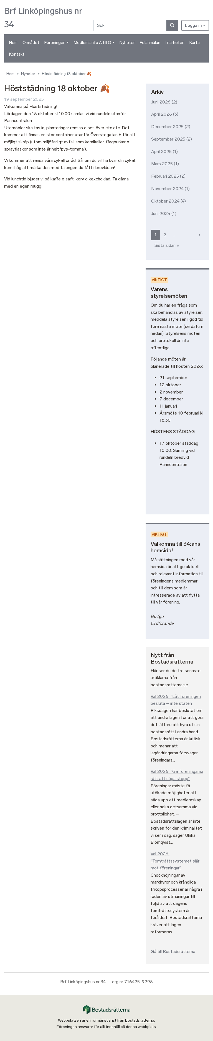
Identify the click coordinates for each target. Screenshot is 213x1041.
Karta (194, 42)
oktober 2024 (165, 201)
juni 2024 (160, 213)
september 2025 (168, 139)
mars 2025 (162, 163)
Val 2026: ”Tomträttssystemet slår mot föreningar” (175, 861)
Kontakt (16, 54)
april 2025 (161, 151)
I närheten (174, 42)
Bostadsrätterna (139, 1020)
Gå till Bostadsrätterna (173, 951)
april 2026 (161, 114)
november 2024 (167, 188)
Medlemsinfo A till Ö (92, 42)
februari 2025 (165, 176)
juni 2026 (161, 102)
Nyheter (127, 42)
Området (30, 42)
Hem (13, 42)
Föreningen (54, 42)
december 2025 (167, 126)
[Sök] (172, 25)
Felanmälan (150, 42)
